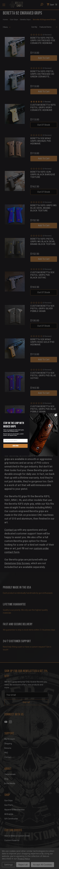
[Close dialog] (55, 415)
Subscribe (15, 446)
